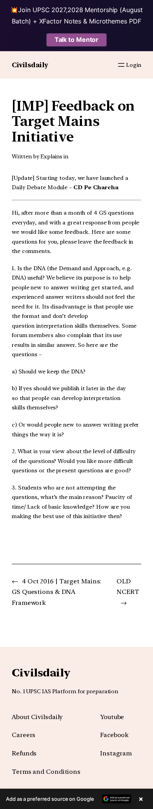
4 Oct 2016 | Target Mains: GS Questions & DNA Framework (56, 592)
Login (133, 64)
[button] (76, 799)
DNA (18, 277)
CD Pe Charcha (95, 187)
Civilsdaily (30, 65)
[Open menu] (121, 65)
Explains (51, 156)
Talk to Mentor (77, 39)
